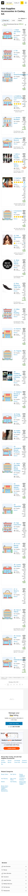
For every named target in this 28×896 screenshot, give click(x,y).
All (14, 20)
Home (2, 677)
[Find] (22, 2)
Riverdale (3, 762)
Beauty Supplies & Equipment (22, 775)
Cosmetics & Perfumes (22, 779)
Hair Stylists (13, 774)
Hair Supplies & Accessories (20, 35)
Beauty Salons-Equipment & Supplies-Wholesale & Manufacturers (5, 788)
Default (23, 18)
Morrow (9, 762)
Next (22, 685)
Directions (16, 165)
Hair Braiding (13, 781)
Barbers (3, 781)
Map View (6, 20)
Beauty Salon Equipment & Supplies (22, 783)
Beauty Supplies (17, 677)
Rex (2, 764)
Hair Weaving (4, 778)
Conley (10, 677)
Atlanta (3, 760)
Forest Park (17, 762)
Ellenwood (24, 762)
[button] (26, 3)
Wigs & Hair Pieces (13, 779)
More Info (16, 166)
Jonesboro (24, 760)
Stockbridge (17, 760)
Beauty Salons (4, 774)
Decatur (10, 760)
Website (15, 37)
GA (6, 677)
